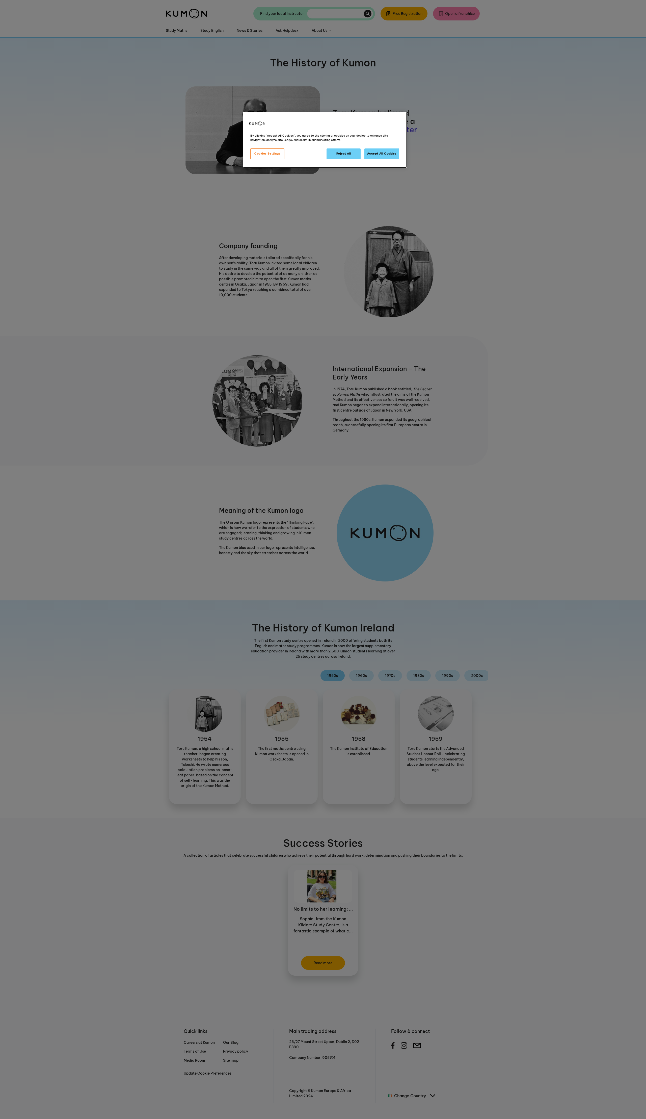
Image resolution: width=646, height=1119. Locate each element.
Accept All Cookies (381, 153)
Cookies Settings (267, 153)
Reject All (343, 153)
